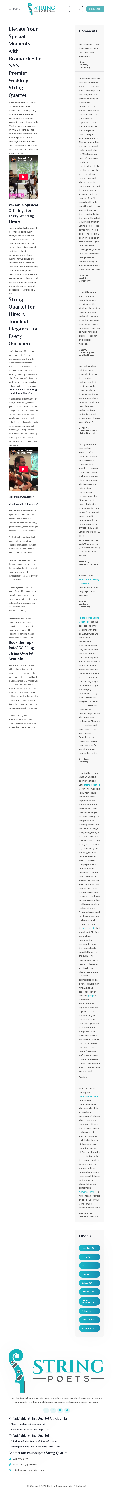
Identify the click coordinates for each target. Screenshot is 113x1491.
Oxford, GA (87, 1283)
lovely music (89, 928)
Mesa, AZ (86, 1257)
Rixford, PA (86, 1311)
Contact (95, 9)
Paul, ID (85, 1265)
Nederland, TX (88, 1248)
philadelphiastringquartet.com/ (28, 1470)
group (91, 995)
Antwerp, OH (87, 1274)
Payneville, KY (88, 1328)
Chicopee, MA (88, 1291)
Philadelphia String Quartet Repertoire (30, 1429)
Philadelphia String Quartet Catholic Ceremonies (35, 1441)
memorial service (87, 1191)
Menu (16, 9)
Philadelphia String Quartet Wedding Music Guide (35, 1446)
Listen (76, 9)
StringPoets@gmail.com (25, 1464)
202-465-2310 (20, 1458)
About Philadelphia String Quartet (28, 1424)
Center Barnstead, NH (88, 1301)
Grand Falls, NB (88, 1319)
